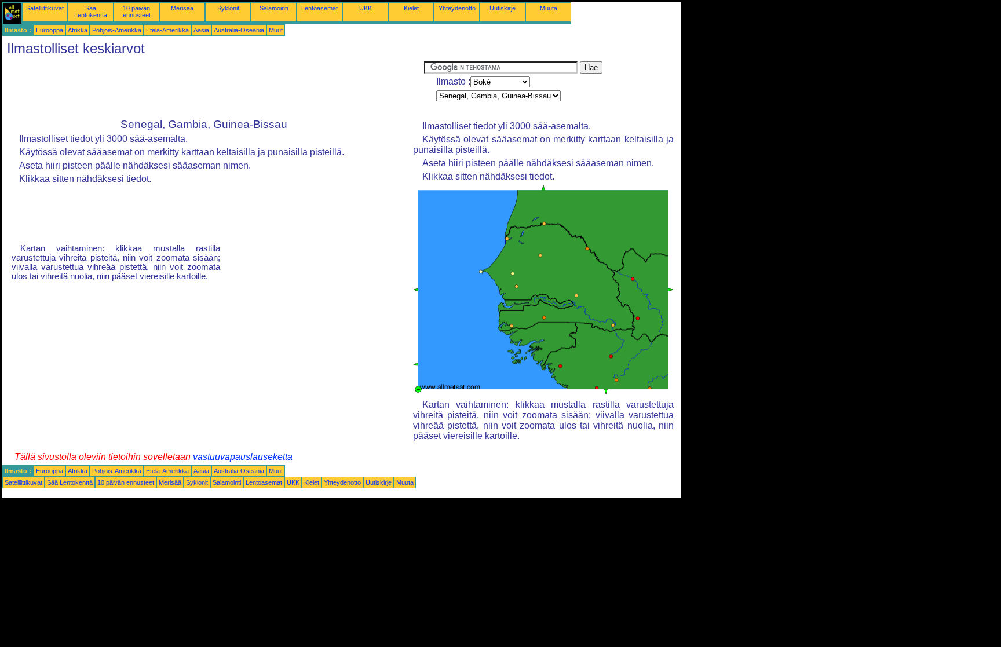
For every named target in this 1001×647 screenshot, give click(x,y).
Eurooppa (49, 30)
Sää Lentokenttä (90, 12)
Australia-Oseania (239, 30)
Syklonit (228, 8)
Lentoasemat (319, 8)
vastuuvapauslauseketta (243, 457)
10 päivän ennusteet (137, 12)
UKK (365, 8)
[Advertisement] (213, 87)
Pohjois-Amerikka (116, 30)
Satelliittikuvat (45, 8)
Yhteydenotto (457, 8)
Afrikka (77, 30)
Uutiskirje (502, 8)
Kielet (411, 8)
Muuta (548, 8)
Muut (276, 30)
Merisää (182, 8)
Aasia (201, 30)
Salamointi (274, 8)
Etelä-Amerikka (167, 30)
